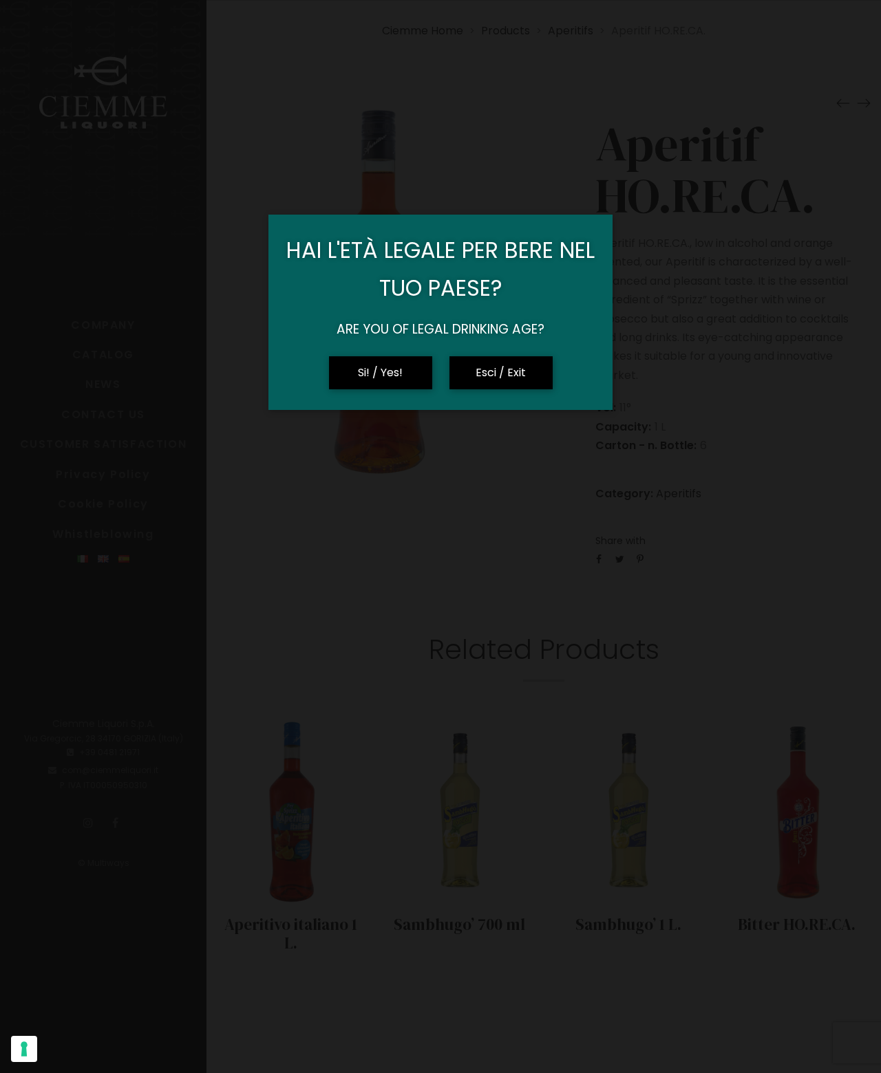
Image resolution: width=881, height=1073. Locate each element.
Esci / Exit (501, 372)
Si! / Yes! (380, 372)
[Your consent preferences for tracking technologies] (24, 1049)
